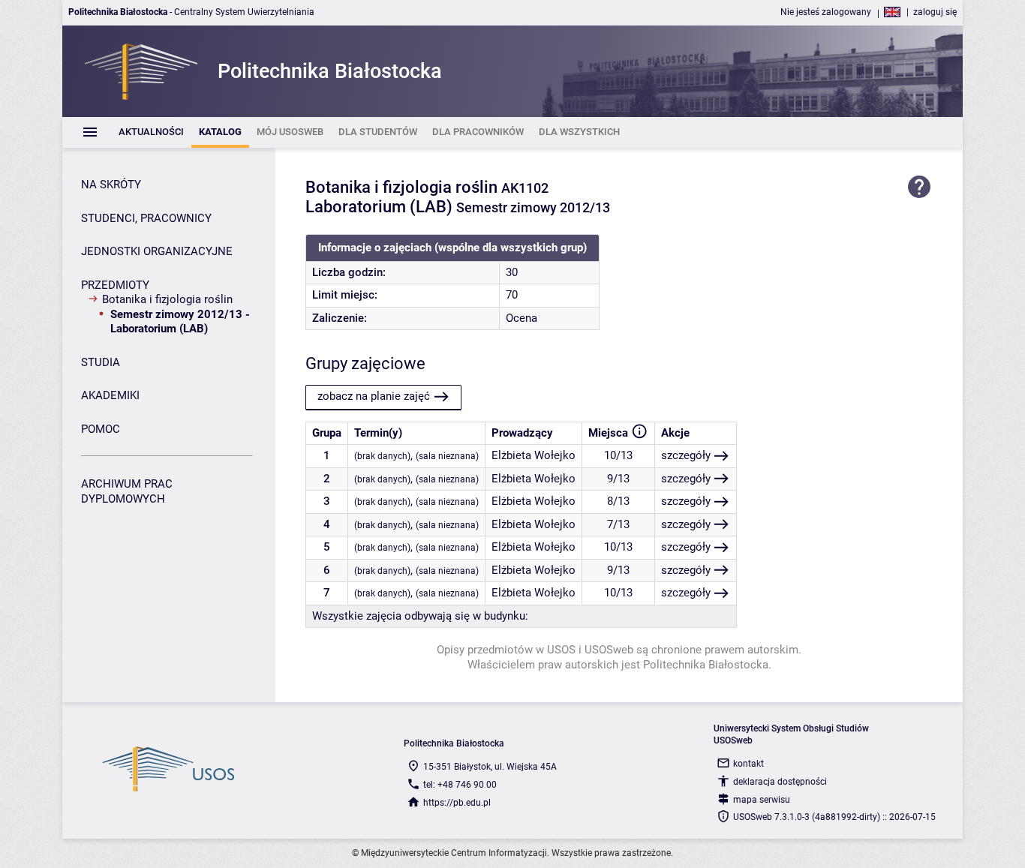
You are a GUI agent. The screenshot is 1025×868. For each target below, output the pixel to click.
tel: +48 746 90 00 (460, 784)
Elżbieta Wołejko (533, 455)
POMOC (100, 429)
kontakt (748, 763)
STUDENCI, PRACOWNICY (146, 218)
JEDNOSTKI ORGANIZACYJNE (157, 251)
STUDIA (100, 362)
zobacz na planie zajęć (373, 396)
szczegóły (686, 455)
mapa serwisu (761, 799)
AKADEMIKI (110, 395)
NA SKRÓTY (111, 184)
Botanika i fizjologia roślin (167, 299)
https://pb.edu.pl (457, 802)
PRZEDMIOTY (115, 285)
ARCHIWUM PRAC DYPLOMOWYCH (127, 491)
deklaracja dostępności (780, 781)
